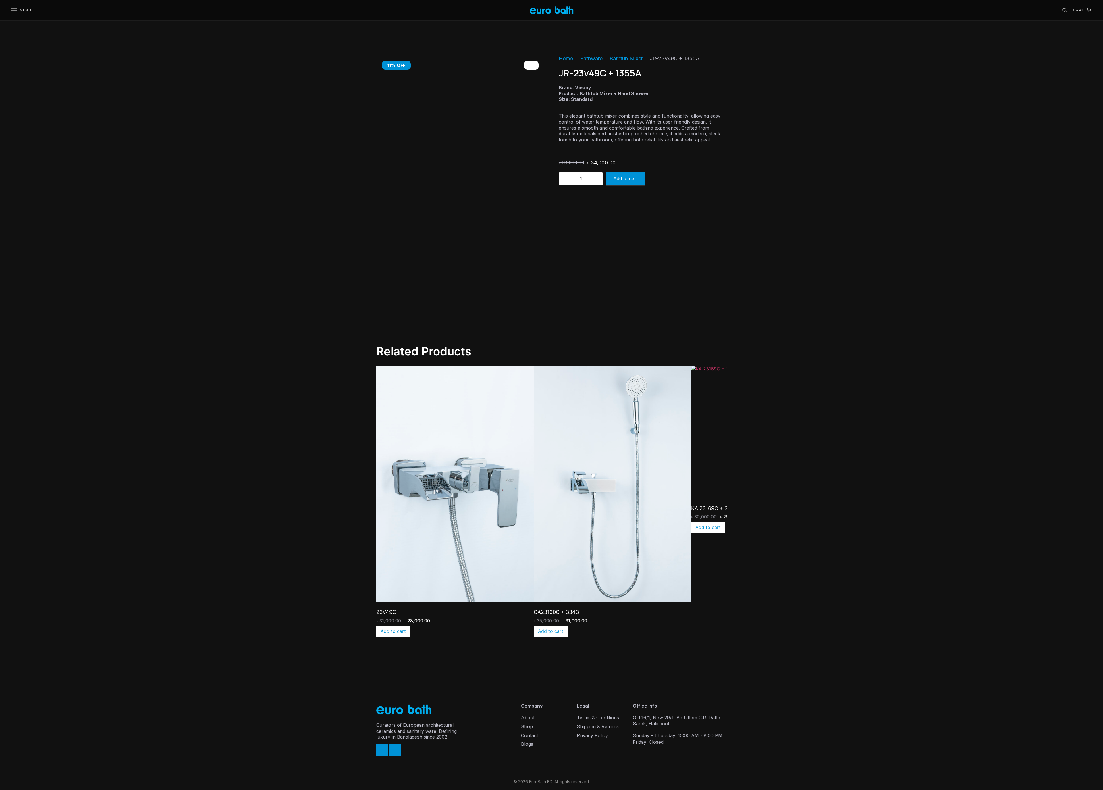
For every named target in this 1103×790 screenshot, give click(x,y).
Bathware (591, 58)
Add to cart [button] (393, 631)
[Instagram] (395, 750)
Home (566, 58)
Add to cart (625, 178)
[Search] (1064, 10)
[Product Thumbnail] (531, 65)
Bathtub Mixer (626, 58)
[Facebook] (382, 750)
